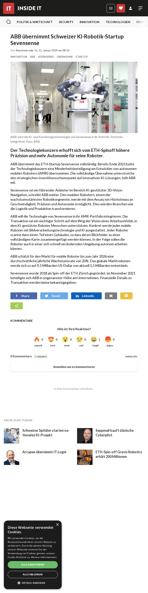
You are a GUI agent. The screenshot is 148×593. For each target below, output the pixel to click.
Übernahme (65, 56)
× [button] (57, 524)
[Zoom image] (74, 97)
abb (32, 56)
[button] (33, 583)
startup (81, 56)
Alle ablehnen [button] (33, 574)
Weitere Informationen (43, 557)
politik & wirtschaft (35, 22)
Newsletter (111, 8)
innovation (89, 22)
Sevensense (46, 56)
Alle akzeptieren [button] (32, 564)
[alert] (33, 555)
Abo (121, 8)
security (66, 22)
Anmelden (131, 8)
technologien (118, 22)
